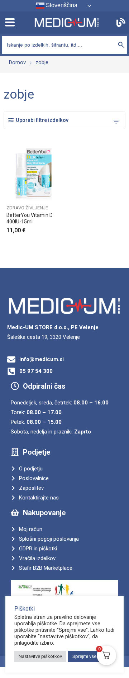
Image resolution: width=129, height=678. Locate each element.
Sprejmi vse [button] (84, 656)
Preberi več (60, 228)
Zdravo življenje (27, 207)
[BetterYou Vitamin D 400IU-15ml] (34, 173)
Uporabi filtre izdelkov (42, 120)
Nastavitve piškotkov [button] (40, 656)
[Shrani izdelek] (60, 152)
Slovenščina (60, 5)
